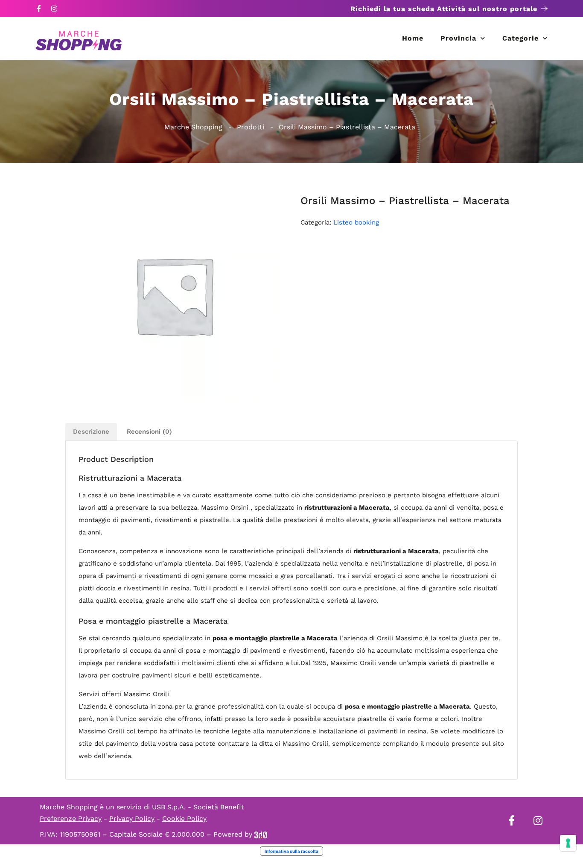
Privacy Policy (131, 818)
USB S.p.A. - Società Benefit (198, 807)
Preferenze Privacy (71, 818)
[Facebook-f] (38, 8)
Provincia (458, 38)
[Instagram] (54, 8)
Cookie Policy (184, 818)
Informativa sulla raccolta (291, 851)
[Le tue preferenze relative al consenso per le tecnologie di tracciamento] (568, 843)
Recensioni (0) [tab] (149, 431)
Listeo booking (356, 222)
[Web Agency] (260, 834)
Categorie (520, 38)
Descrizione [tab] (91, 431)
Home (412, 38)
